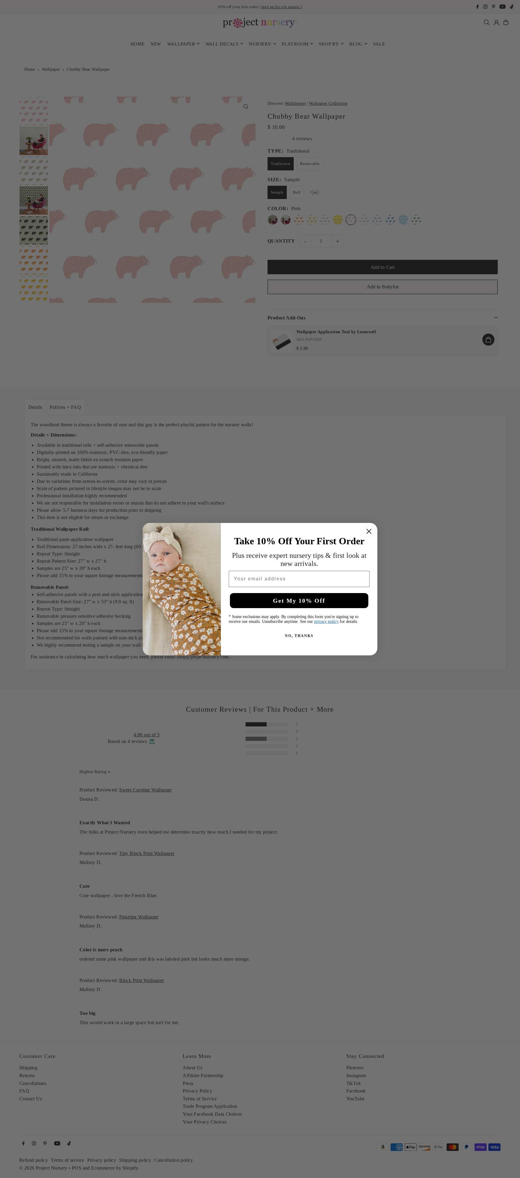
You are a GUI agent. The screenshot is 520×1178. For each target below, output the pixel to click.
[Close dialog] (369, 531)
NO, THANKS (299, 636)
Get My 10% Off (299, 600)
